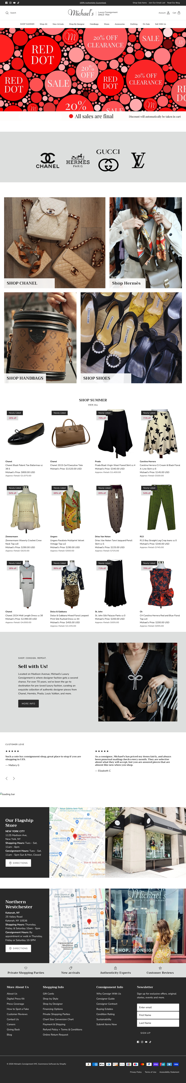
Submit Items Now (106, 1024)
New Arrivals (58, 24)
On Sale (146, 24)
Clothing (133, 24)
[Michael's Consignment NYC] (93, 13)
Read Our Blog (173, 2)
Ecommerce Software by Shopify (52, 1064)
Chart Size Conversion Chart (58, 1019)
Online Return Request (55, 1034)
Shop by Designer (53, 1003)
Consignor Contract (106, 1003)
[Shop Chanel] (47, 160)
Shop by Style (50, 998)
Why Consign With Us (108, 993)
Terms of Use (150, 1072)
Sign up (145, 1033)
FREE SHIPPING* (79, 4)
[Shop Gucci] (108, 160)
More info (28, 703)
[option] (93, 74)
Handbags (94, 24)
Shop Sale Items (140, 2)
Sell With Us (160, 24)
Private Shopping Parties (56, 1014)
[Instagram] (10, 3)
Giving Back (13, 1029)
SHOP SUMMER (27, 24)
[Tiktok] (18, 3)
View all (93, 404)
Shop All (43, 24)
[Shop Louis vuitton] (138, 160)
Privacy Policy (136, 1072)
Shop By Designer (76, 24)
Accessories (120, 24)
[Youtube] (14, 3)
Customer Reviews (17, 1014)
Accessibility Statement (169, 1072)
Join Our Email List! (157, 2)
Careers (11, 1024)
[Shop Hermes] (78, 160)
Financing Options (53, 1009)
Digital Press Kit (15, 998)
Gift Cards (48, 993)
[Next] (14, 778)
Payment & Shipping (54, 1024)
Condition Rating (105, 1014)
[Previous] (7, 778)
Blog (9, 1034)
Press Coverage (15, 1003)
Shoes (106, 24)
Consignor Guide (105, 998)
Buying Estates (104, 1009)
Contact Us (13, 1019)
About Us (12, 993)
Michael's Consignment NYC (25, 1064)
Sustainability (103, 1019)
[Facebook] (6, 3)
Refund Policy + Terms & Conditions (62, 1029)
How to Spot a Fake (18, 1009)
